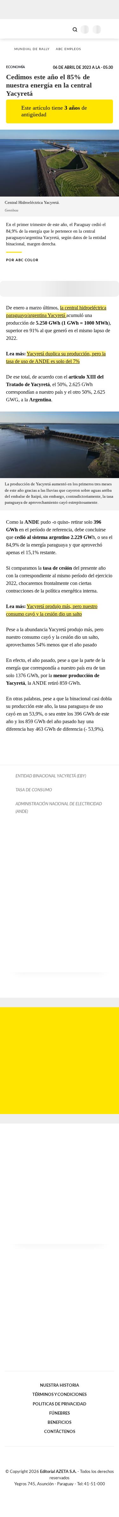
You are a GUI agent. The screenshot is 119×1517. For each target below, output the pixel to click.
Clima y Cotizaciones (64, 29)
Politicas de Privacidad (59, 1404)
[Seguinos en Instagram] (70, 1491)
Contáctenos (59, 1432)
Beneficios (59, 1422)
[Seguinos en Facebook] (50, 1491)
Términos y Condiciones (59, 1395)
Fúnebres (59, 1413)
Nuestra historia (59, 1385)
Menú (110, 29)
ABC (17, 29)
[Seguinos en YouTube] (63, 1491)
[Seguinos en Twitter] (57, 1491)
